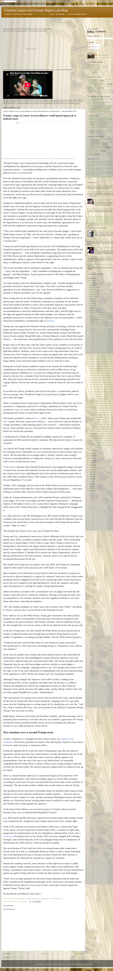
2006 (91, 488)
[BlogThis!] (35, 902)
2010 (91, 483)
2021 (91, 458)
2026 (91, 280)
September (94, 294)
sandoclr (78, 964)
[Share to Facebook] (38, 902)
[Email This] (33, 902)
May (92, 303)
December (94, 287)
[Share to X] (37, 902)
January (93, 450)
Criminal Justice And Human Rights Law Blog (36, 10)
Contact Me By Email (64, 22)
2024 (91, 285)
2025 (91, 283)
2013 (91, 476)
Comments (93, 48)
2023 (91, 453)
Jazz (66, 14)
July (92, 299)
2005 (91, 490)
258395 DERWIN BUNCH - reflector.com (98, 92)
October (93, 292)
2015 (91, 472)
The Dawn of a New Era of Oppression (101, 445)
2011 (90, 481)
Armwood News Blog (93, 64)
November (94, 289)
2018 (91, 465)
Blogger (91, 964)
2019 (91, 462)
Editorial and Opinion (40, 14)
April (92, 306)
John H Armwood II (102, 55)
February (93, 310)
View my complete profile (102, 57)
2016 (91, 469)
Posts (91, 45)
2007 (91, 486)
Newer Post (7, 954)
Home (43, 954)
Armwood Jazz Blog (92, 70)
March (93, 308)
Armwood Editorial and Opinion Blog (97, 66)
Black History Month (96, 447)
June (92, 301)
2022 (91, 455)
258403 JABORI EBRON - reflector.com (98, 90)
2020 (91, 460)
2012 (91, 479)
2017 (91, 467)
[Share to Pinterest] (40, 902)
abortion (50, 321)
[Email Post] (30, 901)
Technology (91, 14)
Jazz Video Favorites (93, 73)
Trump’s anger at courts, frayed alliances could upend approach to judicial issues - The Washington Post (33, 898)
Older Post (79, 954)
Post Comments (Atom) (17, 957)
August (93, 296)
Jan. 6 (38, 418)
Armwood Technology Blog (94, 68)
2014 (91, 474)
